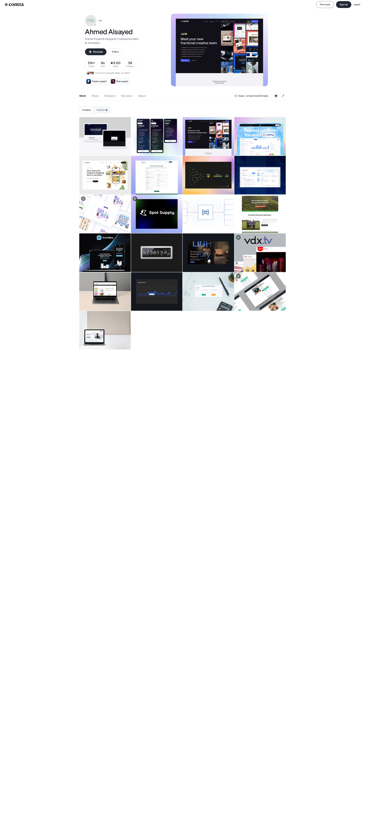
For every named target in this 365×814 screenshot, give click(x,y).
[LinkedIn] (276, 96)
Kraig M (110, 73)
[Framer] (282, 96)
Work (82, 95)
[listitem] (130, 64)
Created (86, 110)
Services (126, 95)
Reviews (110, 95)
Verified (101, 110)
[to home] (14, 4)
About (142, 95)
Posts (95, 95)
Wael (117, 73)
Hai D (127, 73)
